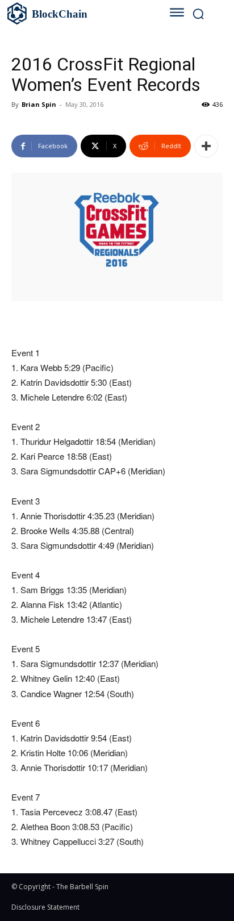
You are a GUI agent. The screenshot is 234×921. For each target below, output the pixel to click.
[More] (206, 146)
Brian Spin (39, 104)
